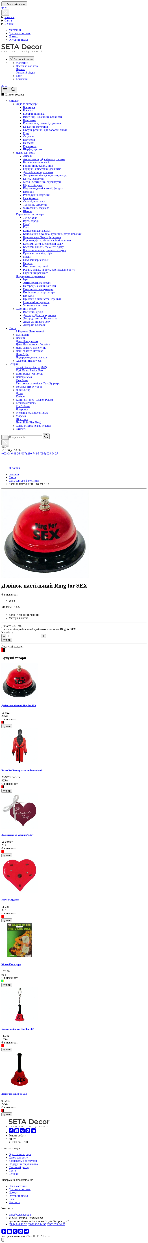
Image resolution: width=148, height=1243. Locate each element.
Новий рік (22, 354)
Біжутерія (29, 107)
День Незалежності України (33, 344)
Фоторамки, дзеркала (36, 207)
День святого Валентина (31, 347)
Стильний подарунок (36, 302)
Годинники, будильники (38, 165)
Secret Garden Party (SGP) (31, 367)
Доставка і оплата (20, 33)
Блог (19, 75)
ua (2, 7)
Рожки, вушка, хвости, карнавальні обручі (49, 269)
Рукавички (29, 146)
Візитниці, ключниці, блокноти (42, 116)
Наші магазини (18, 1186)
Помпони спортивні (35, 266)
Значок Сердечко (10, 899)
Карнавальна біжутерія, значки (42, 237)
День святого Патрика (29, 350)
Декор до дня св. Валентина (40, 318)
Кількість (7, 632)
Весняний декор (33, 311)
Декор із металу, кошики (38, 172)
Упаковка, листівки (35, 305)
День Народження (27, 341)
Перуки (27, 263)
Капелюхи (29, 120)
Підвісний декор (33, 185)
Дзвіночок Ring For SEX (14, 1093)
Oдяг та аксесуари (27, 103)
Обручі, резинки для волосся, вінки (45, 129)
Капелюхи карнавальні (37, 230)
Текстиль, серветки (35, 204)
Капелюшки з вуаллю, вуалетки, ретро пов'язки (52, 233)
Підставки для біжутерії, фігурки (43, 188)
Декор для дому (25, 152)
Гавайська (22, 380)
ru (6, 7)
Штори (27, 211)
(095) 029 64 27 (49, 453)
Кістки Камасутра (11, 964)
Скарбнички (30, 198)
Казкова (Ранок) (26, 402)
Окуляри (28, 136)
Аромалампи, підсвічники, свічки (44, 159)
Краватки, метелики (35, 126)
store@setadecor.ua (20, 1214)
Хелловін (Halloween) (29, 360)
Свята (8, 20)
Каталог (9, 17)
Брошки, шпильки (34, 113)
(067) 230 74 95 (30, 453)
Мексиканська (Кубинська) (32, 412)
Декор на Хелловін (34, 324)
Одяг (26, 133)
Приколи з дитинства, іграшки (42, 298)
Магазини (15, 29)
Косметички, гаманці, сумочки (42, 123)
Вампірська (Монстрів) (30, 373)
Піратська (22, 419)
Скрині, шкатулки (34, 201)
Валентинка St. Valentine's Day (17, 834)
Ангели (27, 155)
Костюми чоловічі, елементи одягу (44, 250)
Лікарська (22, 409)
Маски (27, 256)
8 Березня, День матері (30, 331)
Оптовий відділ (18, 39)
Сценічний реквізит (35, 272)
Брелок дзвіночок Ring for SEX (17, 1029)
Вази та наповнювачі (36, 162)
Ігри (25, 279)
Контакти (22, 79)
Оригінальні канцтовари (38, 289)
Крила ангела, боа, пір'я (37, 253)
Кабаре (20, 396)
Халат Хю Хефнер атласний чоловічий (21, 770)
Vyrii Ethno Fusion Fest (29, 370)
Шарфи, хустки (32, 149)
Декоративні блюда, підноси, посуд (44, 175)
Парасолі (28, 142)
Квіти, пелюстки (33, 178)
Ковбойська (23, 406)
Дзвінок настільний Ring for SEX (18, 705)
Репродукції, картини (36, 194)
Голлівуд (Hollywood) (29, 386)
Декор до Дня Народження (39, 315)
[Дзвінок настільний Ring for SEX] (45, 576)
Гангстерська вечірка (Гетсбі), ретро (38, 383)
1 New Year (30, 217)
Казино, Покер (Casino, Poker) (34, 399)
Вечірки (9, 23)
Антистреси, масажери (37, 282)
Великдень (22, 334)
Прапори (28, 191)
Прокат (13, 36)
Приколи (28, 295)
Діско (19, 393)
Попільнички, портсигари (39, 292)
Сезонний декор (26, 308)
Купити (6, 639)
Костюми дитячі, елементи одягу (43, 243)
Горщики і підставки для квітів (42, 168)
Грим (26, 227)
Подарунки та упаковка (30, 276)
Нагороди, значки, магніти (39, 285)
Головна (14, 474)
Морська (21, 415)
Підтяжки (29, 139)
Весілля (20, 337)
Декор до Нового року (37, 321)
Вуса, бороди (31, 220)
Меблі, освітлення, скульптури (42, 181)
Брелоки (28, 110)
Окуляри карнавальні (36, 259)
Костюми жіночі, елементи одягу (43, 246)
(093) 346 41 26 (10, 453)
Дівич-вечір (23, 389)
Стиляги (21, 428)
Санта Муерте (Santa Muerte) (33, 425)
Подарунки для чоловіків (31, 357)
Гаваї (26, 224)
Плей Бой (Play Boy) (28, 422)
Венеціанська (24, 376)
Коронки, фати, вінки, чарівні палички (47, 240)
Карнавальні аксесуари (30, 214)
